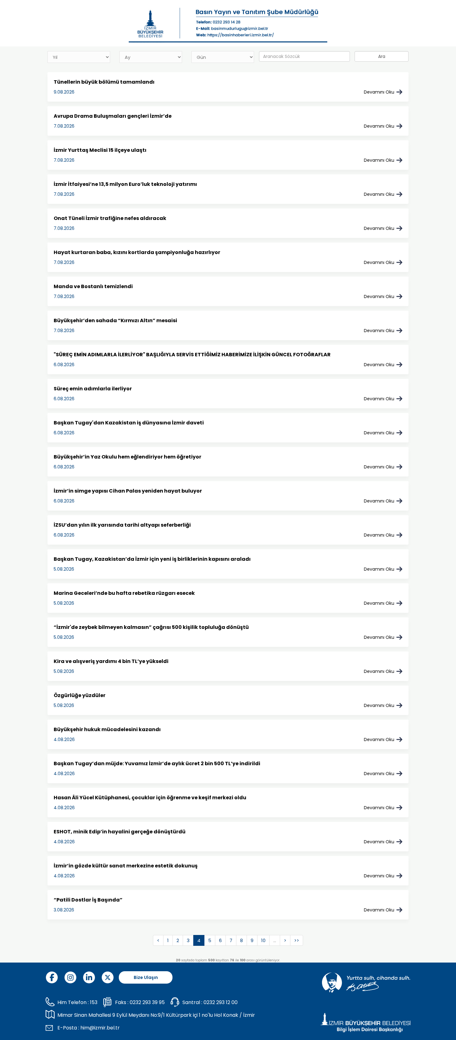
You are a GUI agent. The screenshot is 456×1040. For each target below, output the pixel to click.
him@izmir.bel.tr (100, 1027)
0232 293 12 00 (220, 1002)
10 (263, 940)
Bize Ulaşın (146, 977)
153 (93, 1002)
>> (296, 940)
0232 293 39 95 (147, 1002)
